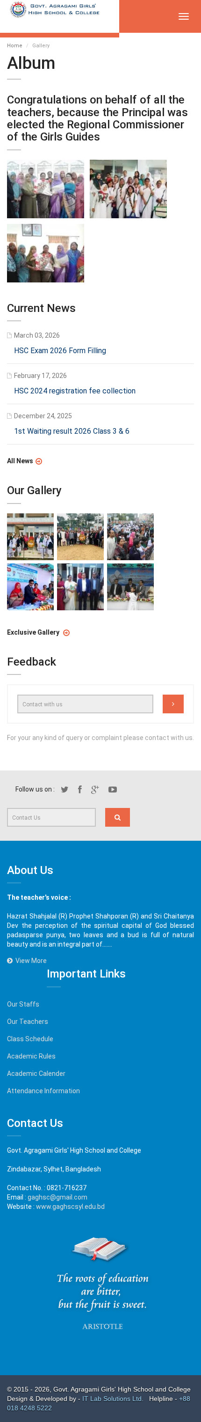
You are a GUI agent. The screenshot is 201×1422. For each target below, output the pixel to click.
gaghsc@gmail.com (57, 1197)
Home (14, 46)
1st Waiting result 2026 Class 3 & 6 (71, 431)
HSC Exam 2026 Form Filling (60, 350)
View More (30, 960)
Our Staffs (23, 1004)
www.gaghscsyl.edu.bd (70, 1206)
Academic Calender (36, 1073)
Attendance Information (43, 1091)
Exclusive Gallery (34, 632)
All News (20, 461)
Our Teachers (27, 1021)
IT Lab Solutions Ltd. (113, 1398)
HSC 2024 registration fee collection (75, 390)
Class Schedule (30, 1039)
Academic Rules (31, 1056)
